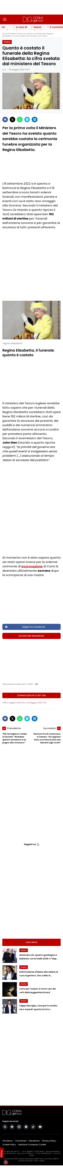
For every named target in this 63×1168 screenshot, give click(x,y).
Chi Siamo (7, 1140)
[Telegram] (27, 119)
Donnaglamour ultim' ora (31, 695)
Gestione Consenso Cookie (32, 1144)
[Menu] (4, 19)
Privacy (1, 1153)
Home (5, 33)
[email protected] (52, 1151)
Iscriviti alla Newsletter (32, 636)
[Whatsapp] (20, 119)
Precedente (14, 728)
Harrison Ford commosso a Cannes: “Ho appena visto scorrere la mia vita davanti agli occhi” (47, 738)
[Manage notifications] (5, 1162)
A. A (4, 69)
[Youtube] (40, 1126)
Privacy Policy (49, 1140)
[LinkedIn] (35, 119)
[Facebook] (5, 119)
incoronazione (32, 566)
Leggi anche (31, 942)
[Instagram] (19, 1126)
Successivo (49, 728)
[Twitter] (12, 119)
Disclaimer (34, 1140)
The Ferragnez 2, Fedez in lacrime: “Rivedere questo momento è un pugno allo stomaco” (14, 738)
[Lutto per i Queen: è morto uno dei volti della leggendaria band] (9, 989)
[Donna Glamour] (33, 19)
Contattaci (21, 1140)
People (12, 33)
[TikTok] (33, 1126)
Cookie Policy (9, 1144)
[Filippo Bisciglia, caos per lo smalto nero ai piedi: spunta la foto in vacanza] (9, 1006)
